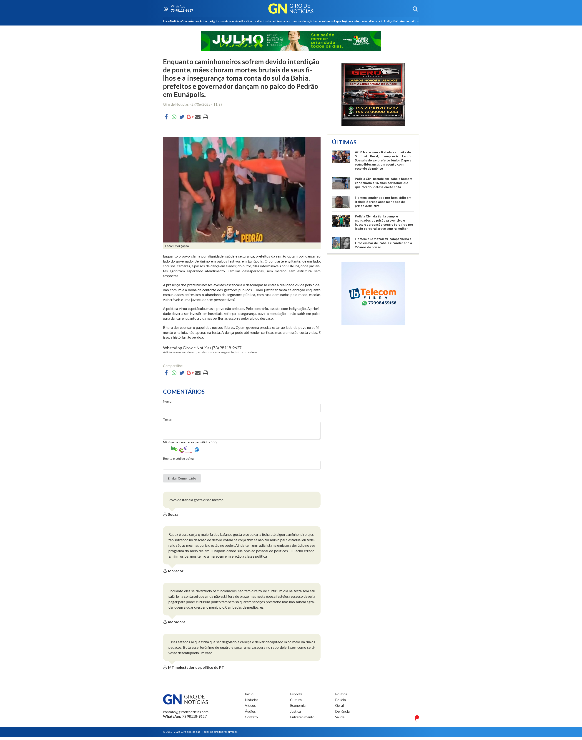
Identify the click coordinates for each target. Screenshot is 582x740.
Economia (294, 21)
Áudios (194, 21)
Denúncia (282, 21)
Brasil (244, 21)
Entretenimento (324, 21)
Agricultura (218, 21)
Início (166, 21)
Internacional (362, 21)
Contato (251, 717)
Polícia (340, 699)
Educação (307, 21)
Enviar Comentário (182, 478)
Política (341, 694)
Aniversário (233, 21)
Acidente (205, 21)
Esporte (339, 21)
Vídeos (185, 21)
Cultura (253, 21)
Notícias (175, 21)
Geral (350, 21)
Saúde (339, 717)
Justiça (388, 21)
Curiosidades (267, 21)
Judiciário (377, 21)
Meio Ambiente (403, 21)
